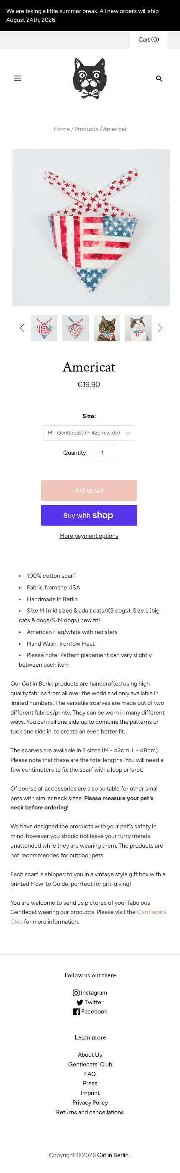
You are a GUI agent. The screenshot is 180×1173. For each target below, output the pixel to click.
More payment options (88, 535)
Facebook (93, 1011)
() (149, 39)
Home (62, 129)
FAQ (90, 1074)
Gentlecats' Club (90, 1064)
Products (86, 129)
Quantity (74, 452)
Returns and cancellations (90, 1112)
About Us (90, 1054)
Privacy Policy (90, 1102)
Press (90, 1083)
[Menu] (18, 78)
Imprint (90, 1093)
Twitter (93, 1002)
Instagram (93, 992)
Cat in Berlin (113, 1155)
